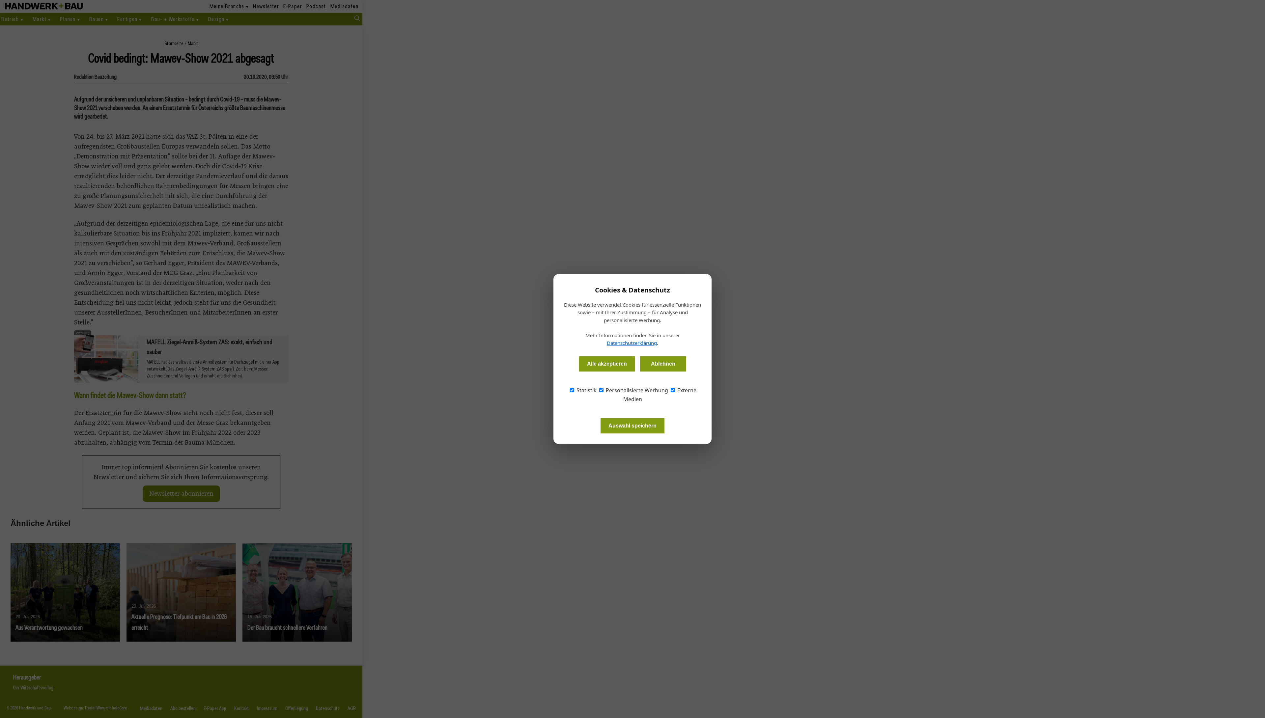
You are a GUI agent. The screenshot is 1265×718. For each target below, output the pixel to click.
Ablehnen (663, 364)
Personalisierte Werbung (636, 390)
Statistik (586, 390)
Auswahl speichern (632, 425)
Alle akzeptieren (607, 364)
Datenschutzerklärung (632, 343)
